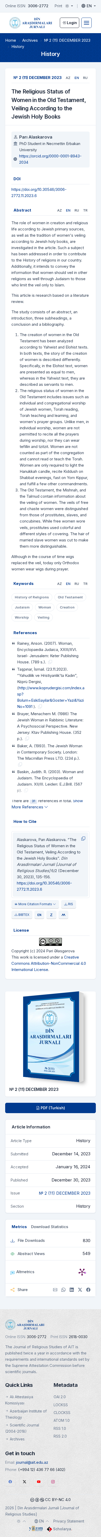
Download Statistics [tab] (49, 1226)
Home (10, 40)
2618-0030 (78, 1337)
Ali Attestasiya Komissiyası (19, 1400)
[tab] (68, 77)
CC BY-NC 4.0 (57, 1499)
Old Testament (70, 597)
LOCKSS (61, 1405)
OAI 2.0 (60, 1397)
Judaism (22, 607)
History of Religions (32, 597)
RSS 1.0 (60, 1428)
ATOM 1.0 (62, 1420)
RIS (70, 904)
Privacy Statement (68, 1521)
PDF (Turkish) (52, 1108)
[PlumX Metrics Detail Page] (82, 1272)
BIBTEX (23, 915)
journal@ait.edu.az (32, 1462)
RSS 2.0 (60, 1436)
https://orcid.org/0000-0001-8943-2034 (50, 159)
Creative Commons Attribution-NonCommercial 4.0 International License (48, 963)
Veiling (43, 617)
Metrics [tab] (19, 1226)
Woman (44, 607)
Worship (22, 617)
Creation (67, 607)
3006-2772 (38, 6)
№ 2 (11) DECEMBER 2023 (67, 40)
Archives (30, 40)
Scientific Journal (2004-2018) (22, 1428)
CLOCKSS (62, 1412)
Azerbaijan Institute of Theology (26, 1414)
